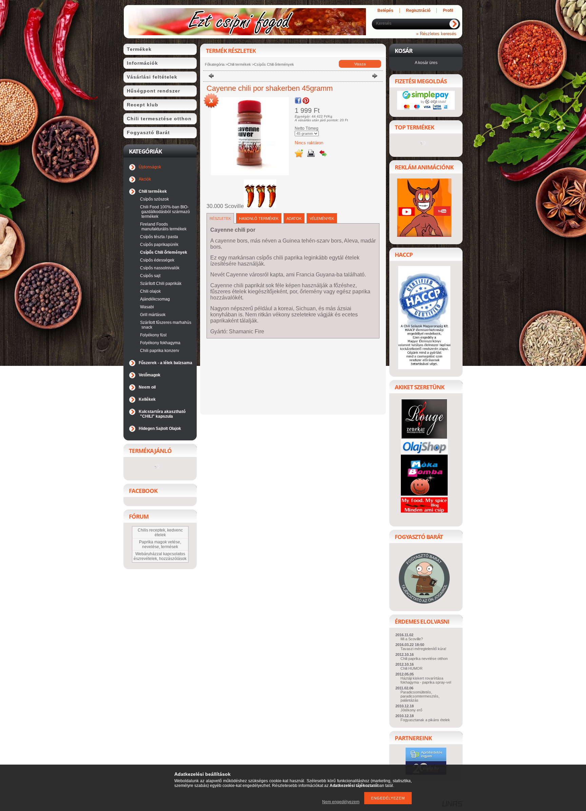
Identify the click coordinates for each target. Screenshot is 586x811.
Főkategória (214, 64)
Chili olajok (150, 291)
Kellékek (147, 399)
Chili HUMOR (412, 668)
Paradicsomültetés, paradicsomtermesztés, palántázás (420, 696)
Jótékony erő (411, 710)
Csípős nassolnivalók (159, 268)
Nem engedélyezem (340, 801)
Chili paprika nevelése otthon (424, 659)
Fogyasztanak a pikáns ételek (425, 720)
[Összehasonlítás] (323, 153)
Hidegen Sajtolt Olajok (160, 428)
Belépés (385, 10)
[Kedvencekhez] (299, 153)
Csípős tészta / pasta (159, 236)
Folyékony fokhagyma (160, 342)
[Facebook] (298, 100)
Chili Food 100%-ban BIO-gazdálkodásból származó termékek (165, 212)
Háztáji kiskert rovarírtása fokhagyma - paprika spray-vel (426, 680)
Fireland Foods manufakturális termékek (163, 226)
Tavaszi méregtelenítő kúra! (423, 649)
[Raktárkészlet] (211, 101)
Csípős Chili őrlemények (163, 252)
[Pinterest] (305, 100)
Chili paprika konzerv (159, 350)
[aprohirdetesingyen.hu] (426, 759)
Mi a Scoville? (412, 639)
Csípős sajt (150, 275)
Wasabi (147, 307)
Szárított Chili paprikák (160, 283)
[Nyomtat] (311, 153)
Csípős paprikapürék (159, 244)
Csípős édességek (157, 260)
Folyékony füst (153, 335)
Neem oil (147, 387)
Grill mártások (152, 314)
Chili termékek (240, 64)
